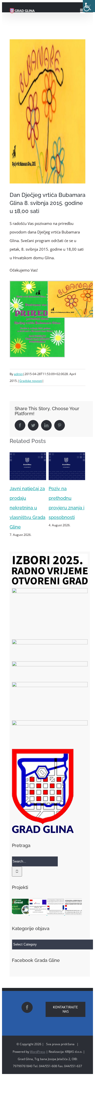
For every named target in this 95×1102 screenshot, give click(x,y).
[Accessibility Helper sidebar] (89, 6)
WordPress (37, 1046)
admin (18, 374)
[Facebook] (27, 1001)
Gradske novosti (30, 381)
